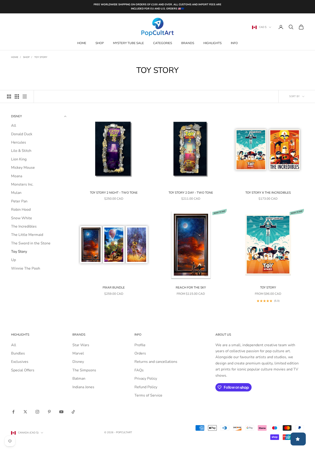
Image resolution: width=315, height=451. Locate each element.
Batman (78, 378)
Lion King (19, 159)
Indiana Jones (83, 387)
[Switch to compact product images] (25, 96)
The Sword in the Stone (31, 243)
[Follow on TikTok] (73, 411)
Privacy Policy (145, 378)
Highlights (212, 43)
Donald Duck (21, 134)
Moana (16, 176)
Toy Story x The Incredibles (268, 193)
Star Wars (80, 345)
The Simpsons (84, 370)
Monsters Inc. (22, 184)
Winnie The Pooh (25, 268)
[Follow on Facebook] (13, 411)
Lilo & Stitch (21, 150)
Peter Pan (19, 201)
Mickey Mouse (23, 167)
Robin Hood (21, 209)
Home (81, 43)
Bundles (18, 353)
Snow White (21, 218)
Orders (140, 353)
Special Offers (22, 370)
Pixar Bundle (114, 288)
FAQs (139, 370)
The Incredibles (24, 226)
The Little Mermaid (27, 235)
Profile (140, 345)
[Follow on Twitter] (25, 411)
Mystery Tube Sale (128, 43)
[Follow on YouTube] (61, 411)
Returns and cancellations (155, 361)
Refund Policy (145, 387)
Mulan (16, 192)
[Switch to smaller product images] (17, 96)
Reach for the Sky (191, 288)
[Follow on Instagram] (37, 411)
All (13, 125)
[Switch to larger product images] (9, 96)
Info (234, 43)
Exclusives (19, 361)
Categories (162, 43)
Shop (99, 43)
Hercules (18, 142)
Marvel (78, 353)
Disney (78, 361)
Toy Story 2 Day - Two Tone (191, 193)
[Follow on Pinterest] (49, 411)
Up (13, 260)
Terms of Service (148, 395)
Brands (187, 43)
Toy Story (40, 57)
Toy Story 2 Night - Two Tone (114, 193)
